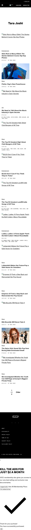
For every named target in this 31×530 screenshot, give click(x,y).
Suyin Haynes (14, 117)
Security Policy (6, 440)
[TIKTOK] (17, 422)
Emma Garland (22, 117)
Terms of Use (5, 437)
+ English (26, 1)
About (3, 428)
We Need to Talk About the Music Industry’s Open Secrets (14, 111)
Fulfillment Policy (7, 444)
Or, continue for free (5, 489)
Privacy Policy (6, 434)
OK (1, 529)
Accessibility (5, 431)
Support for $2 (4, 486)
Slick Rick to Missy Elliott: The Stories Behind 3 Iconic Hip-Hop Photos (14, 56)
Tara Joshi (12, 60)
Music (3, 81)
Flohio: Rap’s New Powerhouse (13, 84)
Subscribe (18, 5)
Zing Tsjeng (6, 117)
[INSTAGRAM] (14, 422)
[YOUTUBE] (20, 422)
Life (3, 107)
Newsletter (26, 5)
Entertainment (5, 51)
